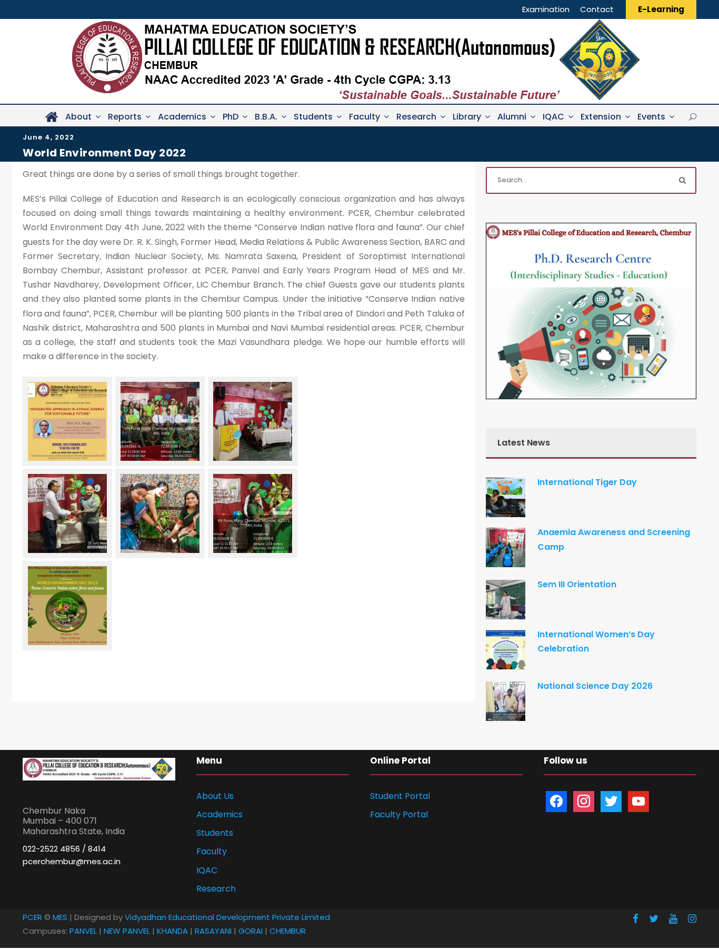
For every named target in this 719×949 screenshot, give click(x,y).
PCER (32, 917)
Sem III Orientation (576, 584)
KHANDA (172, 930)
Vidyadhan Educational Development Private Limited (227, 917)
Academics (182, 117)
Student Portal (400, 796)
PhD (230, 117)
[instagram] (692, 919)
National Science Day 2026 (595, 686)
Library (467, 117)
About (78, 117)
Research (416, 117)
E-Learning (661, 9)
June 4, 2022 (48, 137)
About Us (215, 796)
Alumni (511, 117)
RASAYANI (213, 930)
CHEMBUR (287, 930)
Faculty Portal (399, 814)
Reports (125, 117)
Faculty (364, 117)
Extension (601, 117)
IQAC (553, 117)
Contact (597, 9)
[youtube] (673, 919)
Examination (546, 9)
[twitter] (653, 919)
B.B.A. (266, 117)
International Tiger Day (587, 482)
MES (60, 917)
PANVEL (83, 930)
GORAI (250, 930)
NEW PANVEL (127, 930)
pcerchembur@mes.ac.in (72, 861)
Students (313, 117)
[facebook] (635, 919)
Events (651, 117)
